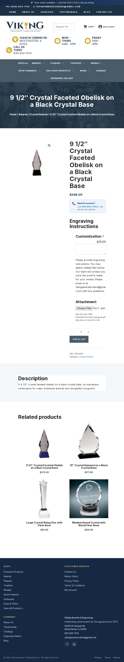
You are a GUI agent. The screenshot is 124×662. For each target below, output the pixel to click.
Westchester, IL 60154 (33, 41)
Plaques (55, 63)
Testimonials (68, 12)
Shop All (23, 63)
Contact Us (104, 12)
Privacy (98, 657)
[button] (49, 145)
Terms (107, 657)
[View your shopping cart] (89, 27)
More (83, 70)
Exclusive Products (58, 70)
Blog (87, 12)
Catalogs (47, 12)
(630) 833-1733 (20, 6)
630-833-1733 (69, 2)
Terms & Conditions (74, 585)
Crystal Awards (39, 114)
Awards (36, 63)
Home (12, 12)
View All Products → (14, 608)
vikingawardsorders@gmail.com (58, 6)
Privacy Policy (71, 581)
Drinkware (9, 599)
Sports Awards (27, 70)
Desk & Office (11, 603)
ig (74, 644)
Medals (95, 63)
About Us (28, 12)
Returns (116, 657)
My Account (70, 590)
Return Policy (71, 576)
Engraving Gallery (62, 78)
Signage (101, 70)
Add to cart (79, 339)
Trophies (75, 63)
